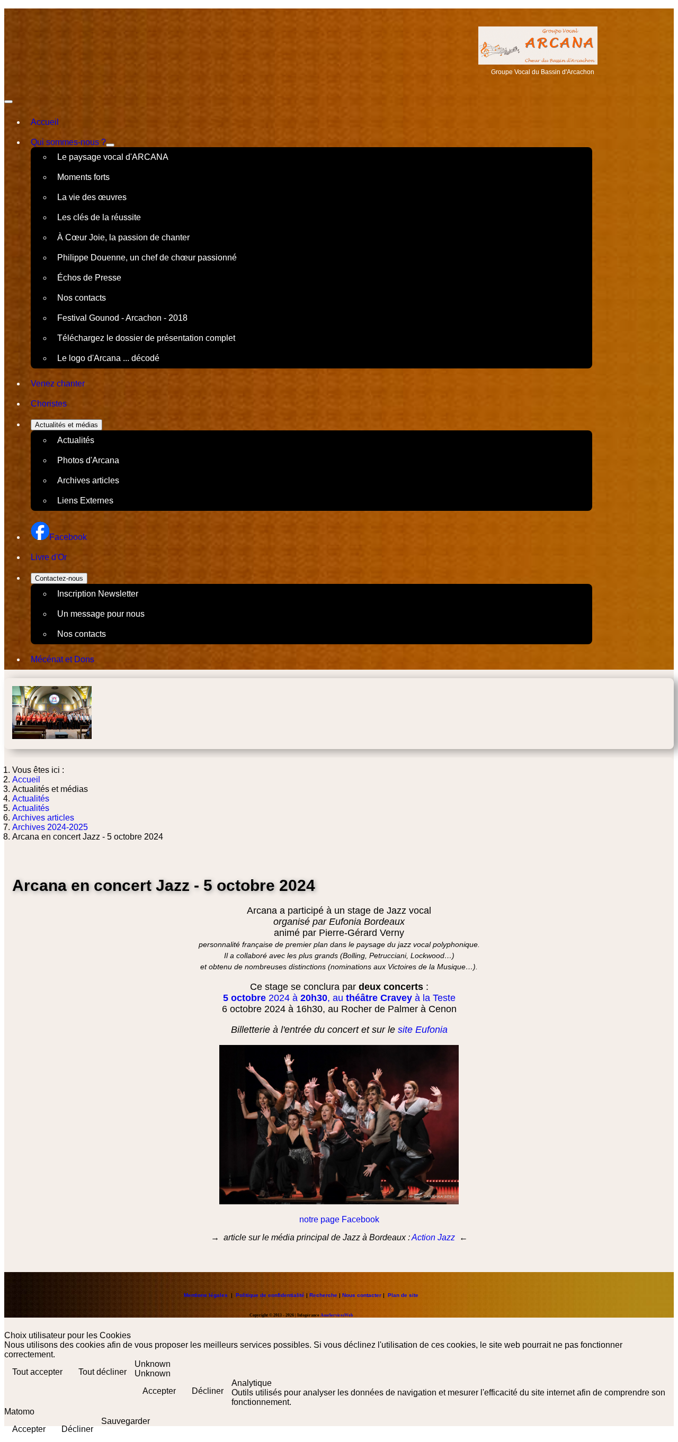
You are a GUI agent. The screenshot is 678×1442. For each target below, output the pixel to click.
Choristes (49, 403)
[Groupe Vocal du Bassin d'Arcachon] (537, 61)
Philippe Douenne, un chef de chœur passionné (147, 257)
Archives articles (88, 480)
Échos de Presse (89, 277)
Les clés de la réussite (99, 217)
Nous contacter (361, 1295)
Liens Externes (85, 500)
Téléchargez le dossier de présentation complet (146, 338)
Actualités (75, 440)
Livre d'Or (49, 557)
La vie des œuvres (92, 197)
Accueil (45, 122)
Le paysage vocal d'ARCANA (112, 156)
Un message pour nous (101, 613)
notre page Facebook (339, 1219)
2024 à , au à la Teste (339, 998)
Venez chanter (58, 383)
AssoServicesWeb (336, 1315)
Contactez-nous (59, 578)
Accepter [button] (159, 1390)
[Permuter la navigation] (8, 101)
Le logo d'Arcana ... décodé (108, 358)
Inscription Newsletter (97, 593)
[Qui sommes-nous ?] (110, 145)
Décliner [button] (208, 1390)
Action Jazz (433, 1237)
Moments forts (83, 177)
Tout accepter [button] (37, 1371)
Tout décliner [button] (102, 1371)
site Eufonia (423, 1029)
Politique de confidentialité (270, 1295)
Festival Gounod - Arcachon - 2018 (122, 317)
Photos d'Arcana (88, 460)
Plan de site (403, 1295)
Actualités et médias (66, 425)
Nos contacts (81, 297)
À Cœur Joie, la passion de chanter (123, 237)
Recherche (323, 1295)
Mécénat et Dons (62, 659)
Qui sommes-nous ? (68, 142)
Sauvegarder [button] (125, 1421)
